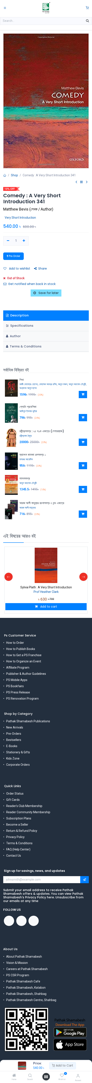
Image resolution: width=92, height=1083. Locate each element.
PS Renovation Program (22, 698)
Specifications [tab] (21, 325)
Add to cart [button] (48, 606)
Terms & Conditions (19, 843)
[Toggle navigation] (5, 7)
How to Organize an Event (23, 661)
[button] (83, 394)
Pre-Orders (13, 733)
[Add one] (24, 241)
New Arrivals (14, 727)
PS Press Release (18, 692)
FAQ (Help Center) (18, 849)
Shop (14, 175)
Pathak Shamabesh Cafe (23, 981)
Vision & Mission (17, 962)
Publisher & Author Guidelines (26, 673)
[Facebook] (9, 921)
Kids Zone (12, 758)
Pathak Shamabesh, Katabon (26, 987)
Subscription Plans (18, 818)
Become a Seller (17, 824)
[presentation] (8, 577)
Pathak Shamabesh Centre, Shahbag (31, 1000)
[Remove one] (8, 241)
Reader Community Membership (28, 812)
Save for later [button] (48, 293)
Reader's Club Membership (24, 806)
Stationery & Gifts (18, 752)
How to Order (15, 642)
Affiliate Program (17, 667)
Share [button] (42, 268)
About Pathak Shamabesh (24, 956)
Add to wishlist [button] (19, 268)
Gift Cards (13, 799)
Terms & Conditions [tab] (25, 346)
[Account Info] (78, 1075)
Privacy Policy (15, 837)
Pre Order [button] (14, 256)
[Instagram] (33, 921)
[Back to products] (81, 182)
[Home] (14, 1075)
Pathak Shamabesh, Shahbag (26, 993)
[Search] (30, 1075)
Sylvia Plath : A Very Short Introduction (46, 587)
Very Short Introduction (20, 217)
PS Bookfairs (15, 686)
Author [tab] (15, 336)
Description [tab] (19, 315)
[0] (87, 8)
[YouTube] (21, 921)
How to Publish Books (20, 649)
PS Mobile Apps (16, 680)
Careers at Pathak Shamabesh (27, 969)
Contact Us (13, 855)
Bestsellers (13, 740)
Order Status (15, 793)
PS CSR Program (17, 975)
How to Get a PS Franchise (24, 655)
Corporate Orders (18, 764)
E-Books (11, 746)
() (28, 209)
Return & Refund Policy (21, 830)
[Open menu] (46, 1076)
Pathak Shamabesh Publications (28, 721)
